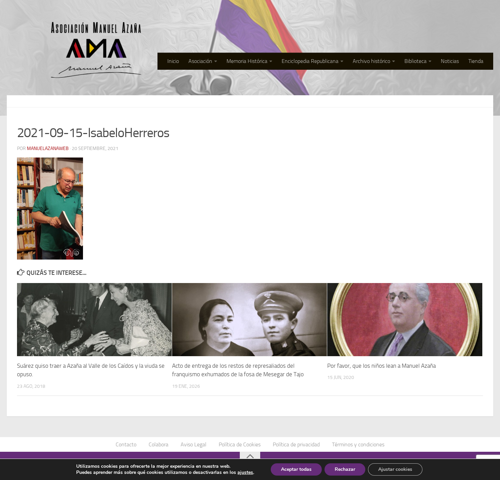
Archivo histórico (371, 61)
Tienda (475, 61)
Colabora (158, 444)
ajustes (245, 472)
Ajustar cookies (395, 469)
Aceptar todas (296, 469)
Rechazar (345, 469)
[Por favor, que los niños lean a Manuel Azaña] (404, 319)
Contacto (126, 444)
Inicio (173, 61)
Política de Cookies (240, 444)
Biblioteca (415, 61)
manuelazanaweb (48, 148)
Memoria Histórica (247, 61)
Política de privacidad (296, 444)
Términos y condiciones (358, 444)
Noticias (450, 61)
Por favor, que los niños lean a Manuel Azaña (381, 365)
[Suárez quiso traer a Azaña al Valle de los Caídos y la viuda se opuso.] (94, 319)
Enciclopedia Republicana (310, 61)
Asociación (200, 61)
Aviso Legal (193, 444)
